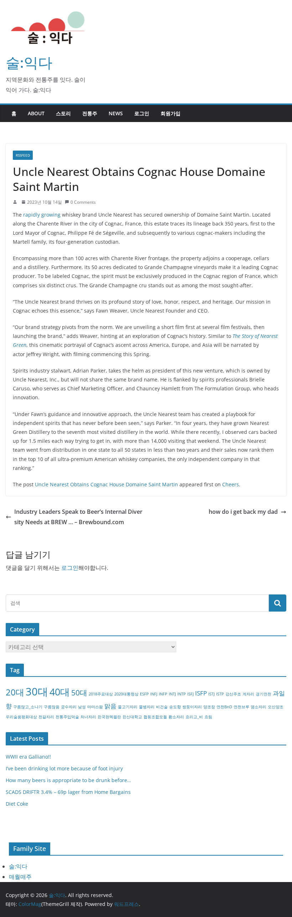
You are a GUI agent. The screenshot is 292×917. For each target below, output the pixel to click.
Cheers (230, 484)
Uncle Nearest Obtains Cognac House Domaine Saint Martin (106, 484)
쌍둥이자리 (192, 706)
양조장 (209, 706)
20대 (15, 692)
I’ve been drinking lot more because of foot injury (64, 768)
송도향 (175, 706)
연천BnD (224, 706)
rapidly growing (42, 214)
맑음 (110, 706)
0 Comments (83, 202)
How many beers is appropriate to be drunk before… (68, 780)
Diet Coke (17, 803)
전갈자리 (46, 716)
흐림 (208, 716)
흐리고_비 (194, 716)
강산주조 (233, 693)
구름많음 (51, 706)
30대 (37, 691)
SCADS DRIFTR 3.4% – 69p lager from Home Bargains (68, 792)
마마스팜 (95, 706)
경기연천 (263, 693)
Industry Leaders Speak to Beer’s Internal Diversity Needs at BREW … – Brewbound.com (78, 517)
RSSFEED (23, 155)
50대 (79, 693)
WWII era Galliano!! (28, 756)
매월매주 (20, 877)
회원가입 (171, 113)
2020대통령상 (126, 693)
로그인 (141, 113)
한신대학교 (132, 716)
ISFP (201, 693)
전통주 (89, 113)
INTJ (172, 693)
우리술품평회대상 (21, 716)
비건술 (162, 706)
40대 (59, 691)
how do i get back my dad (243, 512)
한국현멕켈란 (109, 716)
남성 (82, 706)
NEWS (116, 113)
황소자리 (176, 716)
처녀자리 (88, 716)
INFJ (153, 693)
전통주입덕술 (67, 716)
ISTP (220, 693)
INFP (163, 693)
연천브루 (241, 706)
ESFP (144, 693)
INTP (181, 693)
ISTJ (211, 693)
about (36, 113)
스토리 (63, 113)
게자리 (248, 693)
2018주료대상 (101, 693)
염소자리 (258, 706)
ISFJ (190, 693)
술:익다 (29, 62)
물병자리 (147, 706)
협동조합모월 (155, 716)
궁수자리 (69, 706)
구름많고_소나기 (27, 706)
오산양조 (275, 706)
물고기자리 (127, 706)
